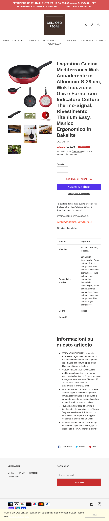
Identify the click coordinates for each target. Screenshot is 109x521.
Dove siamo (13, 476)
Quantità (60, 164)
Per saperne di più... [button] (19, 516)
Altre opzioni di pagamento (79, 194)
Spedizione (77, 151)
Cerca (10, 473)
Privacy (21, 473)
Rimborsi (33, 473)
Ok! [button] (95, 515)
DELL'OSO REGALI (68, 207)
